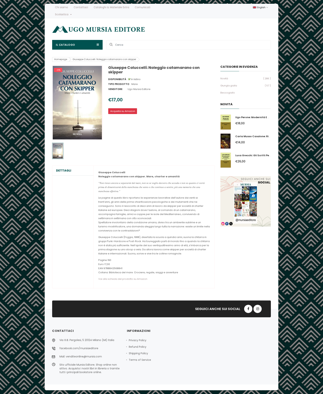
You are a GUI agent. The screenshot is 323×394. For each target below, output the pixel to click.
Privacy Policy (137, 340)
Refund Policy (137, 347)
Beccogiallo (227, 92)
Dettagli (63, 171)
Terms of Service (140, 360)
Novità (224, 78)
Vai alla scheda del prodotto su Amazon (122, 279)
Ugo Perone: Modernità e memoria (257, 117)
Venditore (115, 89)
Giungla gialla (228, 85)
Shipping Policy (138, 353)
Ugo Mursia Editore (139, 89)
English (261, 7)
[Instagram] (257, 309)
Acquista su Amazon (122, 111)
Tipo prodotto (118, 84)
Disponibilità (117, 79)
